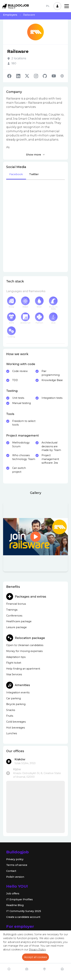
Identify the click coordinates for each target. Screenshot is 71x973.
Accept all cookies (35, 957)
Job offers (12, 893)
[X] (29, 76)
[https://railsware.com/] (62, 76)
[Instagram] (38, 76)
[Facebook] (11, 76)
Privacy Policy (37, 949)
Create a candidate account (23, 917)
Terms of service (16, 865)
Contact (11, 870)
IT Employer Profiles (19, 899)
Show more (33, 154)
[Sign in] (57, 6)
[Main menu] (66, 6)
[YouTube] (56, 75)
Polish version (15, 876)
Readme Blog (15, 905)
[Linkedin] (20, 76)
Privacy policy (14, 859)
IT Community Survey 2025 (23, 911)
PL (47, 5)
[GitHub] (47, 76)
